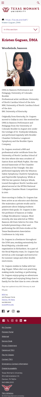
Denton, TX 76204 (8, 300)
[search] (38, 2)
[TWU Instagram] (12, 320)
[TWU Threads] (16, 320)
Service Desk (7, 341)
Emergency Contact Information (15, 364)
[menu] (2, 2)
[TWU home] (3, 20)
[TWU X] (8, 320)
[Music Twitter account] (8, 311)
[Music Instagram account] (13, 311)
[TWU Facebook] (3, 320)
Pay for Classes (8, 355)
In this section (11, 29)
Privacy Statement (9, 346)
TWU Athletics (7, 393)
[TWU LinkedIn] (20, 320)
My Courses (6, 327)
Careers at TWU (8, 350)
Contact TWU (7, 359)
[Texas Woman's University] (20, 10)
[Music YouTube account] (18, 312)
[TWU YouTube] (25, 321)
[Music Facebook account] (3, 311)
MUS (3, 295)
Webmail (5, 336)
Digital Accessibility (9, 368)
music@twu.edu (8, 305)
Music (8, 20)
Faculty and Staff (19, 20)
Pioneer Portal (7, 332)
